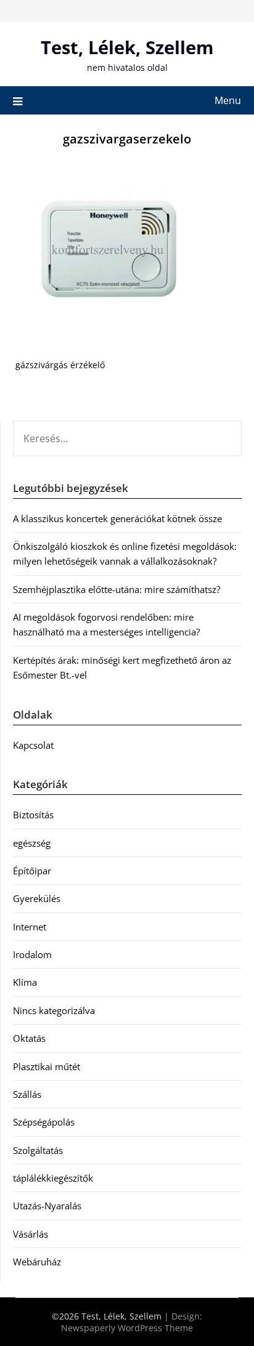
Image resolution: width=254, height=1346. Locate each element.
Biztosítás (33, 814)
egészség (32, 843)
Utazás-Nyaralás (47, 1205)
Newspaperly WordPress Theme (127, 1328)
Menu (228, 100)
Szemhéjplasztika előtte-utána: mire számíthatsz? (116, 589)
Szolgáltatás (38, 1150)
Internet (29, 927)
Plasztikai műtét (46, 1066)
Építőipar (32, 870)
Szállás (27, 1094)
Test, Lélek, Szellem (127, 47)
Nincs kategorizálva (54, 1010)
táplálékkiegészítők (53, 1178)
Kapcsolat (33, 745)
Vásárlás (30, 1234)
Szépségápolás (44, 1122)
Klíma (25, 982)
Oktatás (29, 1038)
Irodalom (32, 954)
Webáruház (37, 1261)
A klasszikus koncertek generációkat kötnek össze (117, 518)
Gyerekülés (36, 898)
